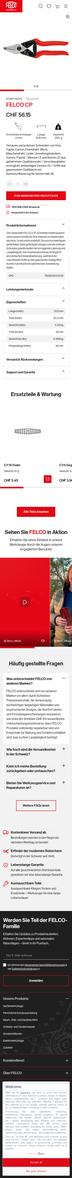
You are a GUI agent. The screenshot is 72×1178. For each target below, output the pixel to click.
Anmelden (36, 980)
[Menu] (66, 6)
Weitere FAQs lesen (36, 805)
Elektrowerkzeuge (13, 1040)
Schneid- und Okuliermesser (19, 1026)
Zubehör (8, 1047)
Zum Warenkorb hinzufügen (36, 195)
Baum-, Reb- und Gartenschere (20, 1019)
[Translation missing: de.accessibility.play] (25, 602)
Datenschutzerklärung (24, 968)
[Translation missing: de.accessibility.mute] (42, 641)
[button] (40, 6)
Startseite (14, 98)
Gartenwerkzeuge (13, 1006)
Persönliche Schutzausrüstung (20, 1012)
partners (25, 1092)
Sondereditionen (12, 1033)
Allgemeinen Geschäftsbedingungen (45, 964)
